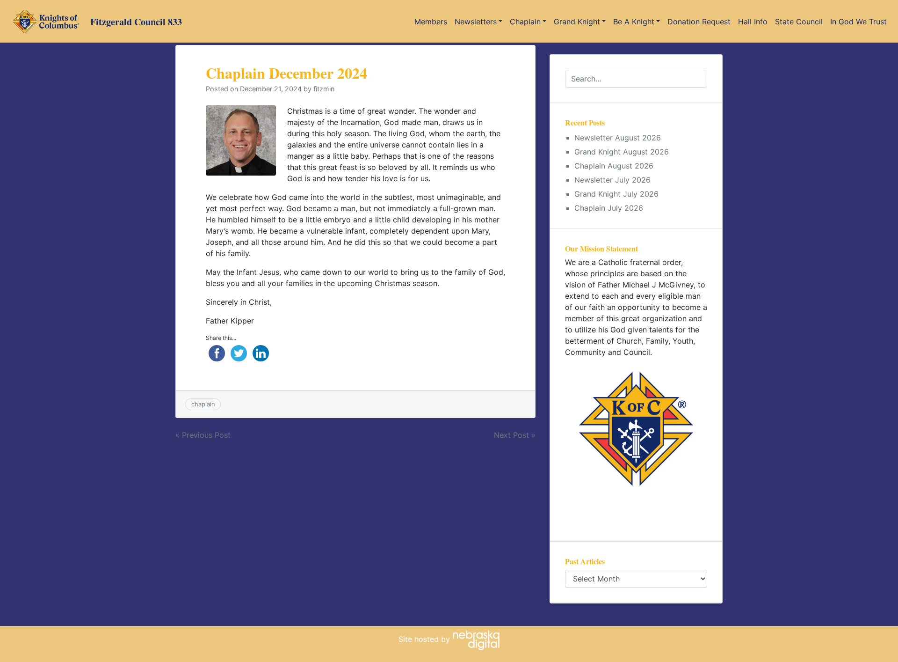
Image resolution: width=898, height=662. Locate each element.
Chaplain (525, 21)
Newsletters (476, 21)
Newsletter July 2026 (612, 179)
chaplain (203, 404)
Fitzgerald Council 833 (136, 22)
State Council (799, 21)
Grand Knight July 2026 (616, 194)
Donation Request (699, 21)
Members (430, 21)
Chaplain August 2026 (613, 165)
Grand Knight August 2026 (621, 151)
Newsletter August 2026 (617, 137)
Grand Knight (577, 21)
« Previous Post (203, 435)
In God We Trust (858, 21)
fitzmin (323, 89)
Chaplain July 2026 (608, 208)
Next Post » (515, 435)
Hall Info (753, 21)
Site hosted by (425, 639)
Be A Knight (633, 21)
